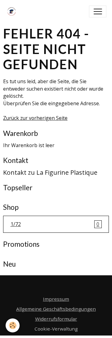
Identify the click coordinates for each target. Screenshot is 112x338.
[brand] (13, 11)
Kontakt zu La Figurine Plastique (50, 172)
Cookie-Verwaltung (56, 329)
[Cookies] (13, 325)
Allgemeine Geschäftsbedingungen (56, 309)
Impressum (56, 299)
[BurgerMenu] (97, 11)
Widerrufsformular (56, 319)
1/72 (55, 224)
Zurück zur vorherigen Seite (35, 118)
